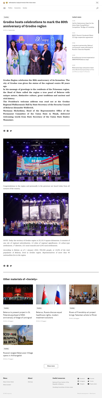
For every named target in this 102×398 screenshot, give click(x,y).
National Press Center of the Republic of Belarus (61, 383)
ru (97, 2)
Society (25, 8)
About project (7, 384)
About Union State (8, 382)
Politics (10, 8)
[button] (4, 131)
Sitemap (30, 382)
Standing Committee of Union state (63, 387)
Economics (18, 8)
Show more (51, 366)
